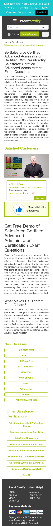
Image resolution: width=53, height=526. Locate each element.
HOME (12, 491)
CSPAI (26, 383)
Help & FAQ (34, 497)
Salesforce (17, 42)
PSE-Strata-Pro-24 (26, 366)
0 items (15, 34)
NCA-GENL (26, 372)
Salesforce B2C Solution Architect (26, 462)
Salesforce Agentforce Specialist (26, 432)
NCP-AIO (26, 394)
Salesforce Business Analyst (26, 468)
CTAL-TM (26, 355)
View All (26, 474)
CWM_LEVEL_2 (26, 377)
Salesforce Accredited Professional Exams (26, 424)
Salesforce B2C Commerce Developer (26, 456)
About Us (13, 494)
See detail (40, 198)
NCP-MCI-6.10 (26, 361)
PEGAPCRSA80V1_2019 (26, 400)
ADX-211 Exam (16, 184)
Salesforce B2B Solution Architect (26, 444)
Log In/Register (29, 34)
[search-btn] (42, 27)
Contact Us (14, 500)
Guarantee (34, 491)
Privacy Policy (35, 494)
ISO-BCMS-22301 (26, 350)
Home (7, 42)
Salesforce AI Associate (26, 438)
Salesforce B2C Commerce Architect (26, 450)
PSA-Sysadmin (26, 388)
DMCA (12, 497)
